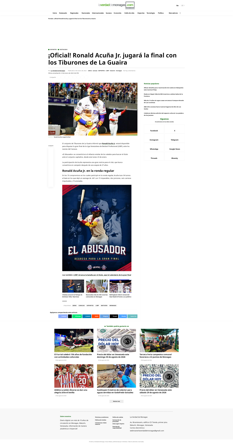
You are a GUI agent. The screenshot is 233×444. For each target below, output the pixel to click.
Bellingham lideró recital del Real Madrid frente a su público (120, 296)
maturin (112, 71)
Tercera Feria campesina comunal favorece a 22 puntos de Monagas (156, 355)
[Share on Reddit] (74, 77)
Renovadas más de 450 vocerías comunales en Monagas (97, 296)
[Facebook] (50, 6)
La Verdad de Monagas (58, 71)
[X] (52, 6)
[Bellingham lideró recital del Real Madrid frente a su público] (120, 286)
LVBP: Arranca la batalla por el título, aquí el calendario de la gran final (102, 275)
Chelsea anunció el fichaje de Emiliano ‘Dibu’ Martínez (72, 296)
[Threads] (64, 6)
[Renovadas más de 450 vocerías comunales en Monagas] (97, 286)
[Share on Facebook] (59, 77)
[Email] (51, 185)
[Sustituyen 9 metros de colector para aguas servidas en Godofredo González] (116, 376)
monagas (119, 71)
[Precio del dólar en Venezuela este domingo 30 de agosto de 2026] (116, 340)
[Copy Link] (86, 77)
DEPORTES (101, 71)
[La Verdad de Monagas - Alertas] (116, 5)
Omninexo (124, 441)
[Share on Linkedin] (70, 77)
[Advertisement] (116, 34)
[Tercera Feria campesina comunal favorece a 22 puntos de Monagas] (159, 340)
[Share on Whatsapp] (67, 77)
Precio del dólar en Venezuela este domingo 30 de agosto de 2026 (113, 355)
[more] (180, 13)
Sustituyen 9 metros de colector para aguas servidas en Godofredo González (115, 391)
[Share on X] (63, 77)
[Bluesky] (67, 6)
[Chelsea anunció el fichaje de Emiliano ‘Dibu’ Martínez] (73, 286)
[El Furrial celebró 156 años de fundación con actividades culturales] (73, 340)
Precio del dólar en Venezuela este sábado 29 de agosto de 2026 (156, 391)
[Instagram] (57, 6)
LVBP (107, 71)
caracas (95, 71)
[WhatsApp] (62, 6)
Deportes (53, 49)
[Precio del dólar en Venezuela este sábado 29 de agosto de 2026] (159, 376)
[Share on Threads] (82, 77)
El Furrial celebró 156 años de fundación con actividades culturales (73, 355)
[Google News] (55, 6)
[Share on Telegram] (78, 77)
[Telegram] (60, 6)
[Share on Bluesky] (51, 180)
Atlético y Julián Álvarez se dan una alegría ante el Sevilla (70, 391)
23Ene (90, 71)
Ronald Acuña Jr (108, 143)
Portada (50, 18)
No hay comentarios (129, 71)
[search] (174, 5)
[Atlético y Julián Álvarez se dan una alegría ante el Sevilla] (73, 376)
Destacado (63, 49)
